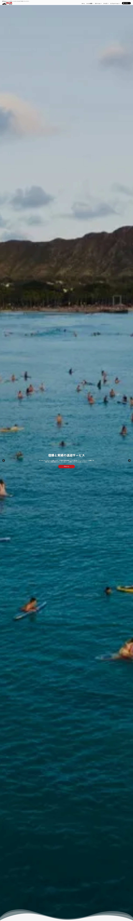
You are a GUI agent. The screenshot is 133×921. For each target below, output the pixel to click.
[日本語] (126, 3)
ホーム (83, 3)
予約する (66, 466)
